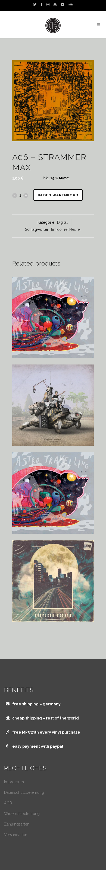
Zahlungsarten (16, 824)
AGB (8, 803)
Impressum (14, 782)
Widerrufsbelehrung (22, 813)
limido (56, 229)
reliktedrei (72, 229)
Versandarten (15, 835)
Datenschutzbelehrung (24, 792)
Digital (62, 222)
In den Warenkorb (58, 195)
